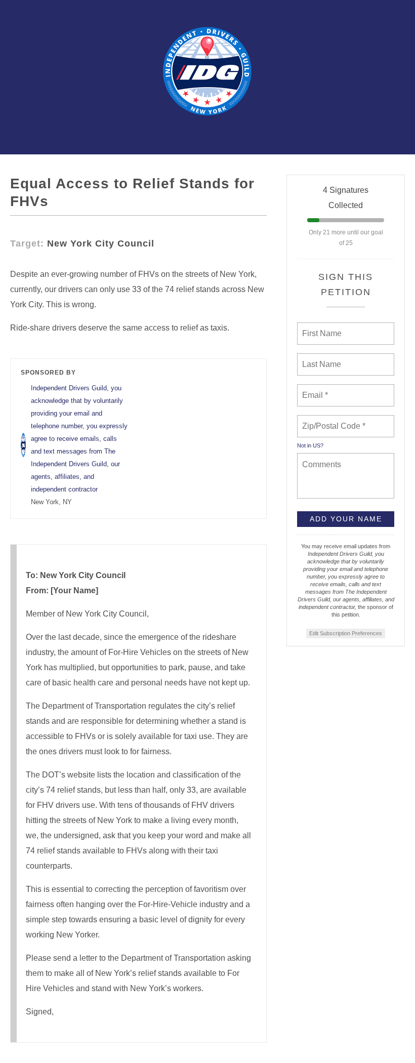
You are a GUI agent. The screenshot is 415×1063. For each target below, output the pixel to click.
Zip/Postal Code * (331, 420)
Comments (320, 458)
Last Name (320, 358)
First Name (321, 327)
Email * (314, 389)
